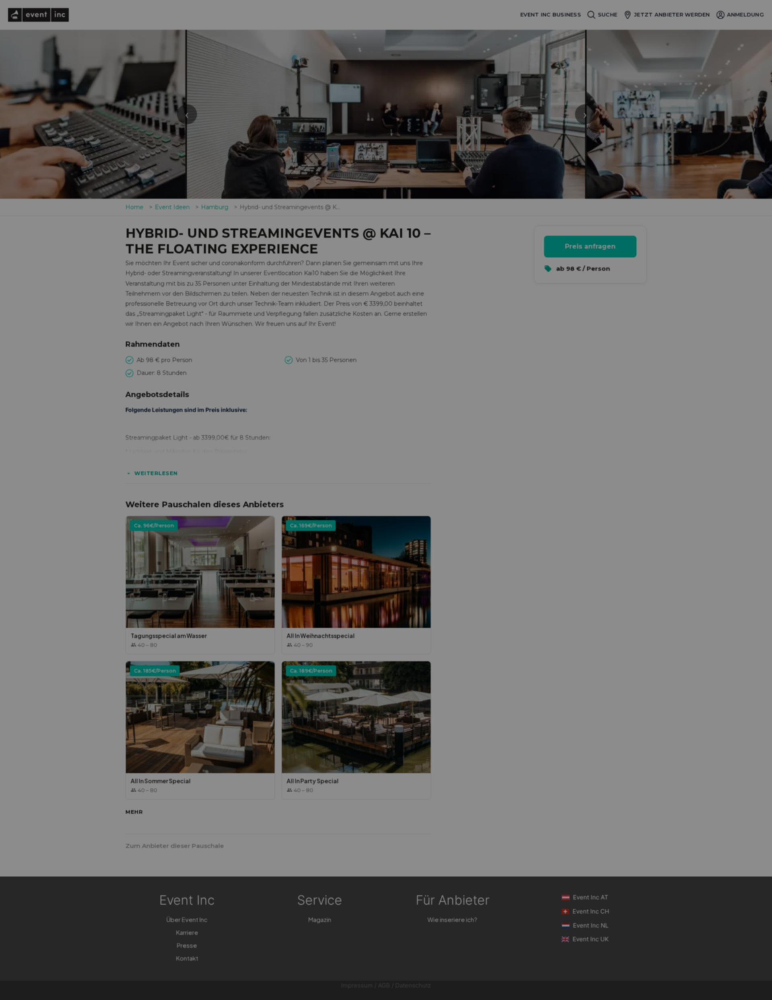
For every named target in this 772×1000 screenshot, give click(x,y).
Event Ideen (172, 207)
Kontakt (187, 958)
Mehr (134, 812)
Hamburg (214, 207)
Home (134, 207)
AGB (384, 985)
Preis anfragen (590, 246)
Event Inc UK (591, 939)
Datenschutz (413, 985)
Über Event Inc (186, 919)
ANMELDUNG (745, 14)
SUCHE (607, 14)
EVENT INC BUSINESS (550, 15)
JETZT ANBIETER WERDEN (672, 14)
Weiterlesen (156, 473)
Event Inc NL (590, 925)
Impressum (357, 985)
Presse (187, 945)
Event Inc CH (591, 911)
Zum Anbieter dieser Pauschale (174, 846)
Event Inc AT (590, 897)
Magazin (319, 919)
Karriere (187, 932)
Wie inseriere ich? (452, 919)
